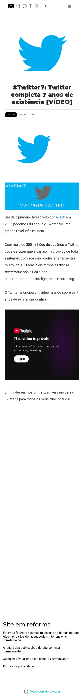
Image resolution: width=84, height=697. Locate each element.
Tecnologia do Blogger (44, 691)
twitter (11, 114)
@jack (60, 217)
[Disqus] (42, 463)
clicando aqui (59, 659)
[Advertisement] (42, 567)
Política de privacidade (18, 666)
